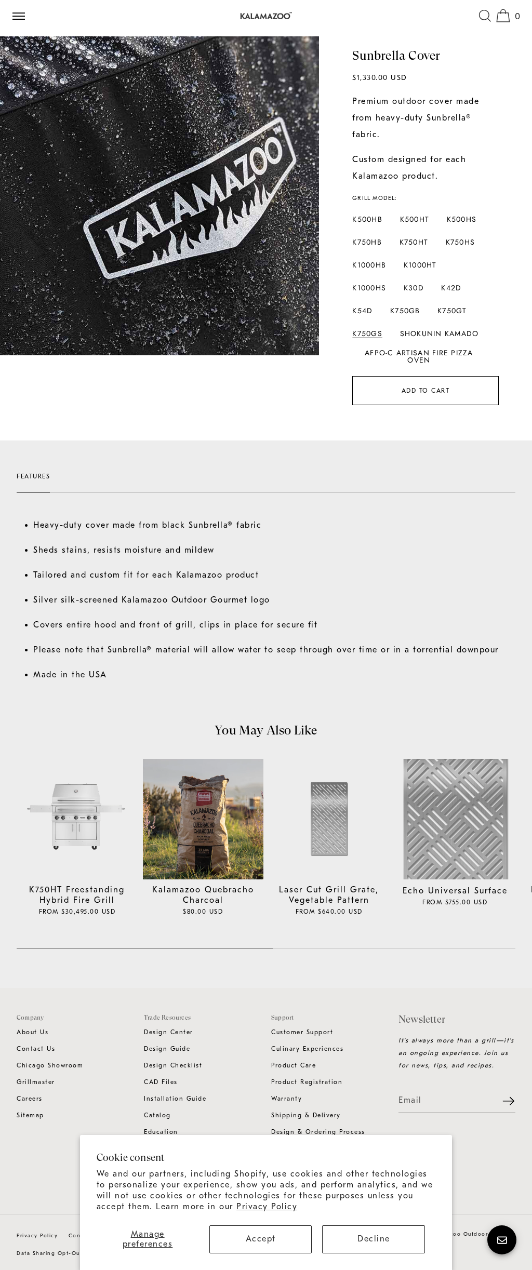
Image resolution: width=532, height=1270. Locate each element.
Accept (261, 1239)
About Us (32, 1032)
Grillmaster (36, 1082)
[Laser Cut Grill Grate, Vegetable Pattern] (329, 819)
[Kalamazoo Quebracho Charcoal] (203, 819)
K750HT (414, 242)
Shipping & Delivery (306, 1115)
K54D (362, 310)
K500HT (415, 219)
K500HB (367, 219)
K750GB (405, 310)
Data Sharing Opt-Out (49, 1253)
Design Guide (167, 1048)
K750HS (460, 242)
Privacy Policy (266, 1206)
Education (161, 1131)
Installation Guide (175, 1098)
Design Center (168, 1032)
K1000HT (420, 265)
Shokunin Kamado (439, 333)
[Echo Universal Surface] (455, 819)
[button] (485, 15)
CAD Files (161, 1082)
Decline (373, 1239)
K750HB (367, 242)
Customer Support (302, 1032)
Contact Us (36, 1048)
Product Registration (306, 1082)
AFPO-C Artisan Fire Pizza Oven (419, 356)
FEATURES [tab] (33, 476)
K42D (451, 288)
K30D (414, 288)
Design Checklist (173, 1065)
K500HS (462, 219)
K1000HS (369, 288)
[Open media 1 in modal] (159, 195)
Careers (30, 1098)
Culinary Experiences (307, 1048)
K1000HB (369, 265)
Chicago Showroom (50, 1065)
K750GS (367, 333)
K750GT (452, 310)
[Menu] (22, 15)
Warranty (286, 1098)
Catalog (157, 1115)
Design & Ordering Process (318, 1131)
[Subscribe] (502, 1100)
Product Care (293, 1065)
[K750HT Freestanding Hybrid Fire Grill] (77, 819)
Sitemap (30, 1115)
